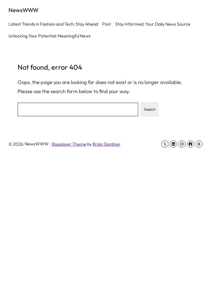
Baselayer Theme (69, 144)
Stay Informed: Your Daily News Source (152, 24)
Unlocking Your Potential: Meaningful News (50, 36)
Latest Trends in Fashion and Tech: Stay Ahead (53, 24)
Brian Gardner (107, 144)
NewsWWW (23, 9)
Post (106, 24)
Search (149, 109)
